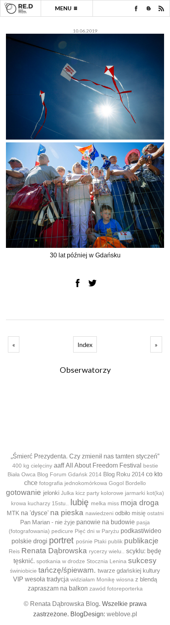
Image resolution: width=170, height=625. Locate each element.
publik (115, 541)
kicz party (87, 493)
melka (98, 503)
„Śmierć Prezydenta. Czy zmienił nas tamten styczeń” (85, 456)
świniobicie (23, 571)
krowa (18, 503)
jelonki (51, 492)
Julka (67, 493)
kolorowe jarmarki (123, 493)
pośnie (84, 541)
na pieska (66, 512)
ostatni (155, 513)
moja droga (140, 502)
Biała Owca (22, 474)
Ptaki (100, 541)
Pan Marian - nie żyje (47, 522)
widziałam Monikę (92, 580)
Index (85, 344)
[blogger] (148, 8)
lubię (79, 502)
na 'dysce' (35, 513)
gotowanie (23, 492)
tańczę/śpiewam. (67, 570)
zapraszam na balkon (58, 588)
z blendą (146, 579)
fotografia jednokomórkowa (73, 483)
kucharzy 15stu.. (48, 503)
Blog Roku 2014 (123, 474)
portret (61, 540)
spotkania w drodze (60, 561)
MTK (13, 513)
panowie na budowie (105, 522)
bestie (150, 466)
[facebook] (136, 8)
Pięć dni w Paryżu (97, 531)
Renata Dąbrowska (54, 550)
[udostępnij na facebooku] (77, 283)
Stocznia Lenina (107, 561)
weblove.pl (122, 614)
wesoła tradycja (47, 579)
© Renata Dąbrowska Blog (61, 603)
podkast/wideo (141, 530)
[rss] (161, 8)
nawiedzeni (99, 513)
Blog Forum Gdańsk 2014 (69, 474)
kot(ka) (155, 493)
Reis (14, 551)
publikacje (141, 541)
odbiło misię (130, 513)
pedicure (62, 531)
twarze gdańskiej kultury (129, 570)
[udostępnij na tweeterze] (92, 283)
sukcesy (142, 560)
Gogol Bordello (127, 483)
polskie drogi (29, 541)
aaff (59, 465)
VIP (18, 579)
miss (113, 503)
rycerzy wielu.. (107, 551)
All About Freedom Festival (104, 465)
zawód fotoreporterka (116, 589)
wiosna (125, 580)
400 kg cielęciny (32, 466)
